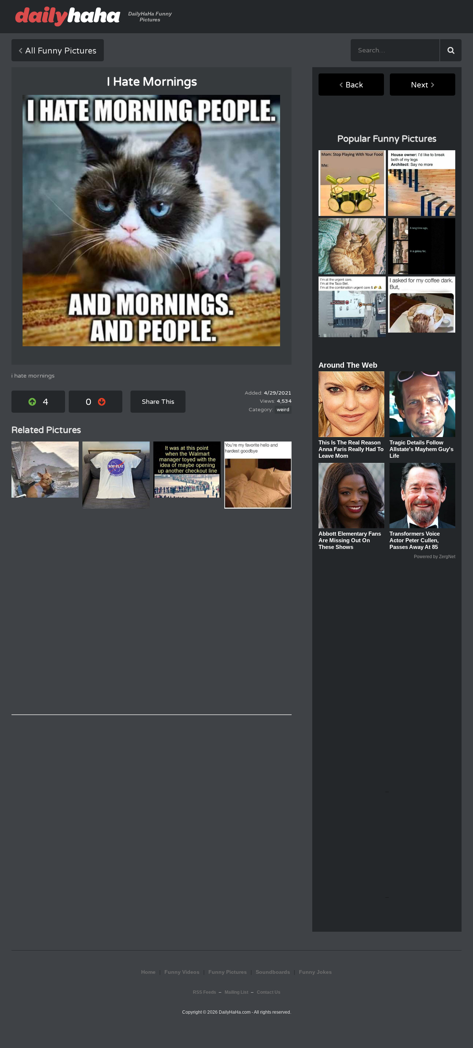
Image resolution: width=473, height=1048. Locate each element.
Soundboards (273, 972)
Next (419, 85)
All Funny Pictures (60, 51)
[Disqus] (151, 611)
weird (283, 410)
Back (354, 85)
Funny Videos (182, 972)
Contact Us (268, 992)
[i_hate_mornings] (151, 220)
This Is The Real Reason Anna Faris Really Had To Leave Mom (351, 449)
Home (148, 972)
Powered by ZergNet (434, 556)
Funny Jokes (315, 972)
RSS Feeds (204, 992)
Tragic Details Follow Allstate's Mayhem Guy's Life (421, 449)
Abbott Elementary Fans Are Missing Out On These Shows (350, 540)
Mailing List (236, 992)
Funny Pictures (227, 972)
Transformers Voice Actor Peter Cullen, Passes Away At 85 (414, 540)
